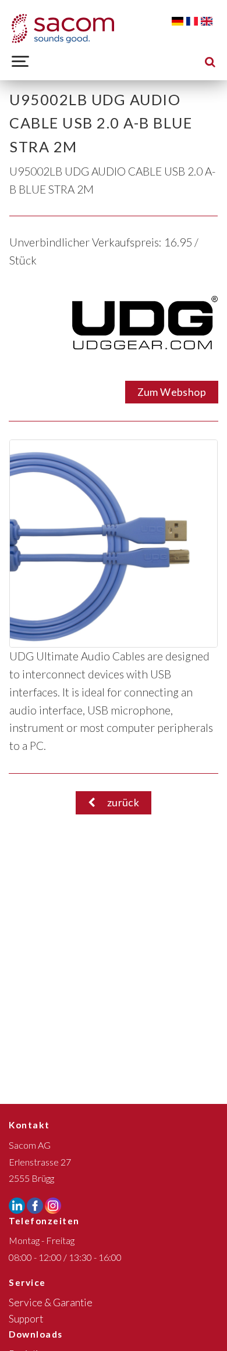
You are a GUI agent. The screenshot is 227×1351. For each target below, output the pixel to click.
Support (26, 1319)
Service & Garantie (51, 1302)
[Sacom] (63, 28)
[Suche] (210, 61)
